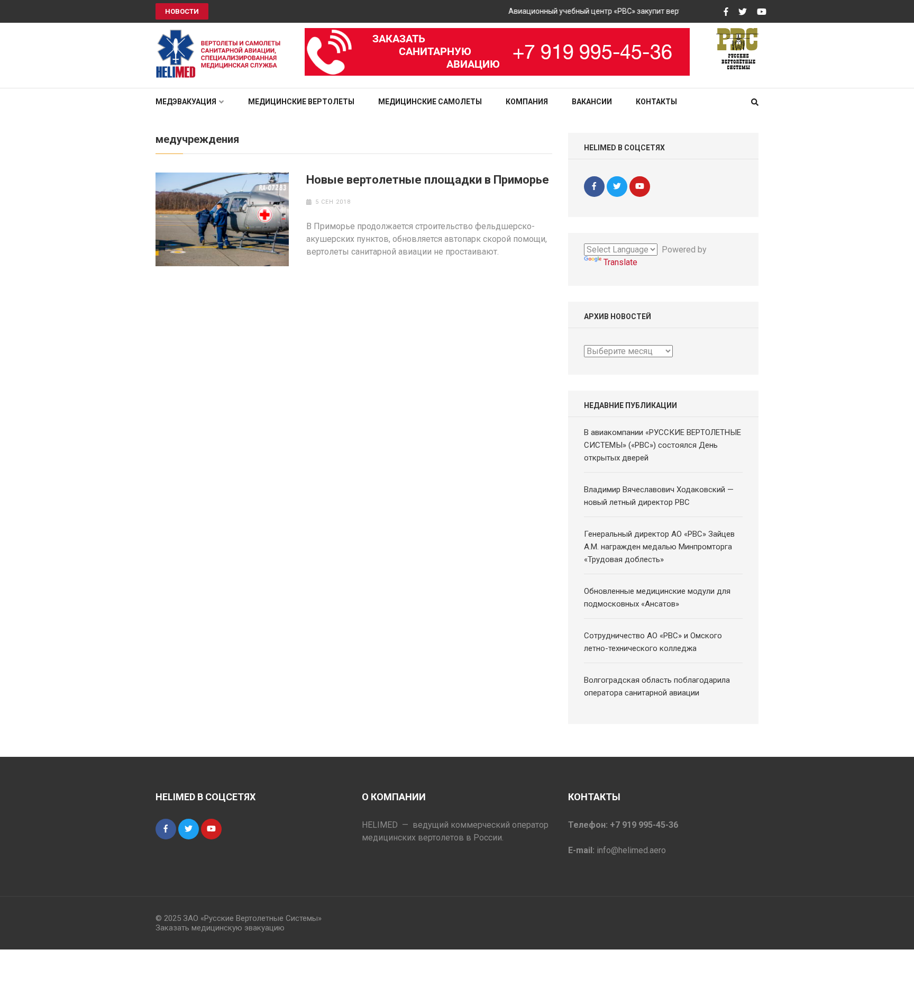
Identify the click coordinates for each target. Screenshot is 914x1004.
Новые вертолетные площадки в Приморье (427, 179)
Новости (182, 11)
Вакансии (592, 101)
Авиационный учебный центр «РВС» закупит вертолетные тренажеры (622, 11)
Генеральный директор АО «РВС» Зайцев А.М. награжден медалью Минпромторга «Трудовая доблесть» (659, 546)
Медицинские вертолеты (301, 101)
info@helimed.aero (631, 850)
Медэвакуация (186, 101)
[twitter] (617, 186)
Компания (527, 101)
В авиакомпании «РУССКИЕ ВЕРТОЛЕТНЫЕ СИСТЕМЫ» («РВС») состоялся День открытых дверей (662, 445)
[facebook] (594, 186)
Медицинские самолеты (430, 101)
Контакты (656, 101)
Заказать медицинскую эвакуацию (220, 928)
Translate (620, 262)
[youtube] (639, 186)
